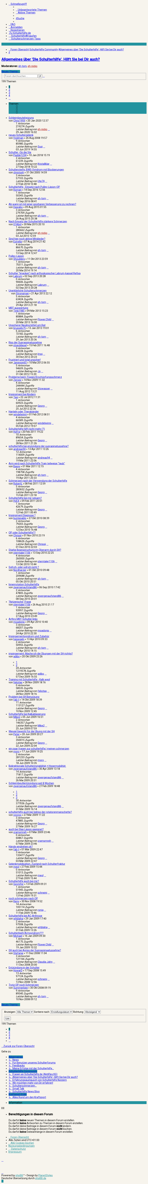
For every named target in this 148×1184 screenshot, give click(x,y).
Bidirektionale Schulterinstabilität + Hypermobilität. (37, 765)
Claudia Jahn (45, 961)
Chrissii (17, 535)
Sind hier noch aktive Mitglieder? (27, 238)
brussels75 (19, 328)
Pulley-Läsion (16, 256)
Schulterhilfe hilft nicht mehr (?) (27, 428)
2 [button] (9, 89)
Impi (40, 354)
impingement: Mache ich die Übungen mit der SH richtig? (41, 653)
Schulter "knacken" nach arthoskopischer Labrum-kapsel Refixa (44, 273)
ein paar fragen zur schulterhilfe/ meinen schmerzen (39, 748)
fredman (18, 137)
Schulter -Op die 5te (20, 152)
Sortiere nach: (42, 1011)
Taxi (15, 397)
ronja (40, 910)
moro (16, 751)
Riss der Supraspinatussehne (25, 342)
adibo (16, 656)
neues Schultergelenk (21, 135)
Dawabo (18, 207)
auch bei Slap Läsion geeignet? (26, 829)
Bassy (16, 466)
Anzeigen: (10, 1011)
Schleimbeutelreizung (21, 117)
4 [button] (9, 95)
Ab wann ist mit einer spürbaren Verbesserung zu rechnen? (42, 204)
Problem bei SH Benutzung (24, 696)
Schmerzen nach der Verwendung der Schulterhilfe (38, 480)
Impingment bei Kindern (22, 394)
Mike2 (16, 717)
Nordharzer (19, 570)
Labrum (17, 276)
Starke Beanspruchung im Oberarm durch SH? (35, 549)
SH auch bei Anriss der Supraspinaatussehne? (35, 950)
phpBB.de (40, 1178)
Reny (16, 901)
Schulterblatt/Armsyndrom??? (26, 933)
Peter (16, 734)
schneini (42, 892)
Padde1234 (20, 155)
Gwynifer (18, 884)
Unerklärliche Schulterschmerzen (28, 290)
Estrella (17, 241)
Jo (39, 371)
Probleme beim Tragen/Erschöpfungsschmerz (35, 377)
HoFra (16, 431)
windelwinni (20, 414)
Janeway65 (20, 362)
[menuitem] (31, 9)
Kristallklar (43, 163)
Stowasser (44, 388)
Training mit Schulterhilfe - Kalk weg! (29, 679)
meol (16, 866)
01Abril (17, 224)
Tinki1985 (19, 310)
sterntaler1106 (21, 552)
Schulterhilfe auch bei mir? (24, 881)
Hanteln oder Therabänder (24, 411)
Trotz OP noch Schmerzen (24, 984)
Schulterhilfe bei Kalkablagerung (27, 714)
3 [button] (9, 92)
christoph (18, 172)
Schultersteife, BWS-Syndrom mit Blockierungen (36, 169)
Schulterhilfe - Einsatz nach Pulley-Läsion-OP (34, 186)
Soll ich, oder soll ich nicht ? (24, 567)
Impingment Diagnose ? (22, 515)
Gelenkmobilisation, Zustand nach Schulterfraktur (37, 863)
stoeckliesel (20, 345)
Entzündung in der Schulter (24, 967)
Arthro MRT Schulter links (23, 619)
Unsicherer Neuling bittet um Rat (27, 325)
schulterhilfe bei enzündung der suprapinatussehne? (39, 446)
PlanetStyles (45, 1175)
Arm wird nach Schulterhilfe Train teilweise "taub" (37, 463)
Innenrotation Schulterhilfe (24, 584)
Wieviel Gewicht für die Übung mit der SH (32, 731)
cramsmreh (20, 832)
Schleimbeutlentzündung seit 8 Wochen (31, 783)
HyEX (16, 500)
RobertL (17, 483)
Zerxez (17, 379)
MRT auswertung (18, 307)
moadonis (19, 621)
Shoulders (19, 258)
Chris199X (19, 120)
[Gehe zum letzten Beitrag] (49, 129)
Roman (17, 189)
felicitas (17, 682)
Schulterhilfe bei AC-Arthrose (25, 915)
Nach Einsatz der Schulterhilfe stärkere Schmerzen (38, 221)
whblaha (18, 918)
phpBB (19, 1175)
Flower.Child (44, 319)
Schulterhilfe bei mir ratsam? (25, 498)
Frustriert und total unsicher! (25, 359)
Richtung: (78, 1011)
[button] (10, 98)
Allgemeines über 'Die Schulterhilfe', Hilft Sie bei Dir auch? (50, 59)
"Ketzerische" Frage (20, 601)
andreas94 (19, 449)
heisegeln (18, 639)
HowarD (17, 970)
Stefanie (18, 953)
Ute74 (41, 181)
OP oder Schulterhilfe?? (22, 532)
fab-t (16, 699)
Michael (17, 935)
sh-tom (22, 66)
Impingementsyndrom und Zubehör (29, 636)
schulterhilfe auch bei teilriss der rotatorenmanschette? (40, 812)
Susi (40, 146)
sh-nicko (32, 66)
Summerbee (20, 987)
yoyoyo (17, 814)
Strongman (22, 293)
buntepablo (19, 518)
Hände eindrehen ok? (21, 846)
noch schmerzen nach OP (23, 898)
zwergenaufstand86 (25, 587)
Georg (41, 405)
